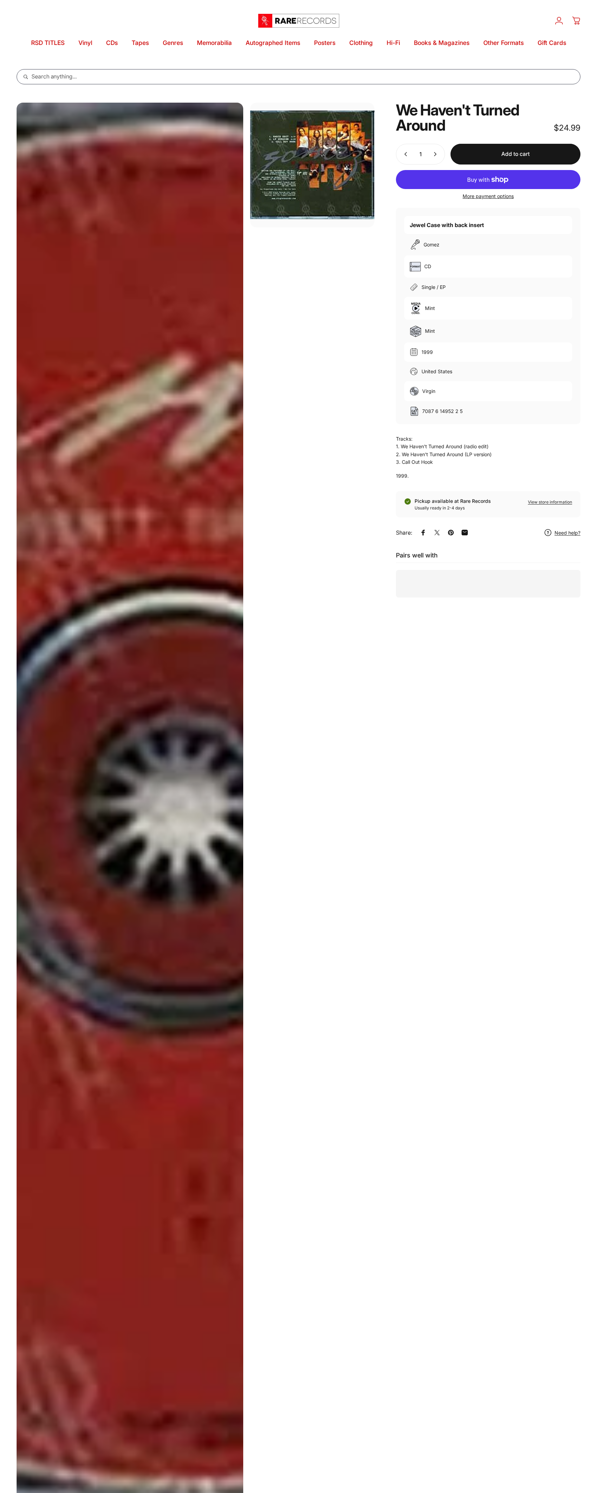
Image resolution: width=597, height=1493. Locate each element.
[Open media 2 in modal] (312, 165)
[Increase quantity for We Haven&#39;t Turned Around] (437, 154)
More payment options (488, 196)
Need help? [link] (567, 533)
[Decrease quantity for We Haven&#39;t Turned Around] (404, 154)
